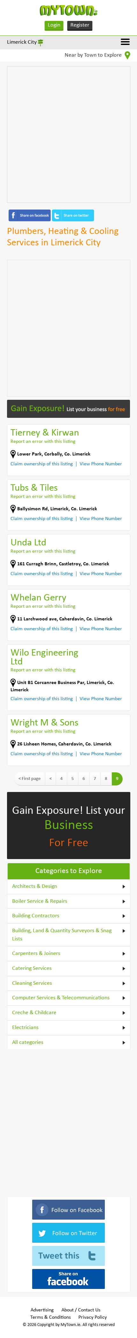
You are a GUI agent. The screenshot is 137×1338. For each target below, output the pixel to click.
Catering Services (32, 968)
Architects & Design (34, 886)
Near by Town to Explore (94, 55)
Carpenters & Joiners (36, 954)
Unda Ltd (28, 543)
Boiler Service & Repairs (39, 901)
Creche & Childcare (34, 1013)
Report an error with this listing (43, 441)
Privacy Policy (92, 1317)
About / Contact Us (80, 1310)
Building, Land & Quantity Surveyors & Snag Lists (62, 935)
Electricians (25, 1028)
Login (54, 25)
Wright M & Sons (44, 723)
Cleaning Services (32, 983)
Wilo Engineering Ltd (44, 657)
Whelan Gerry (38, 598)
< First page (29, 778)
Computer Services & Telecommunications (61, 998)
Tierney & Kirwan (45, 433)
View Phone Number (101, 464)
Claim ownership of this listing (42, 464)
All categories (27, 1043)
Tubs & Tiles (34, 488)
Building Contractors (35, 916)
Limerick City (22, 42)
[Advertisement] (68, 134)
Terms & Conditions (50, 1317)
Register (79, 25)
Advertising (42, 1310)
